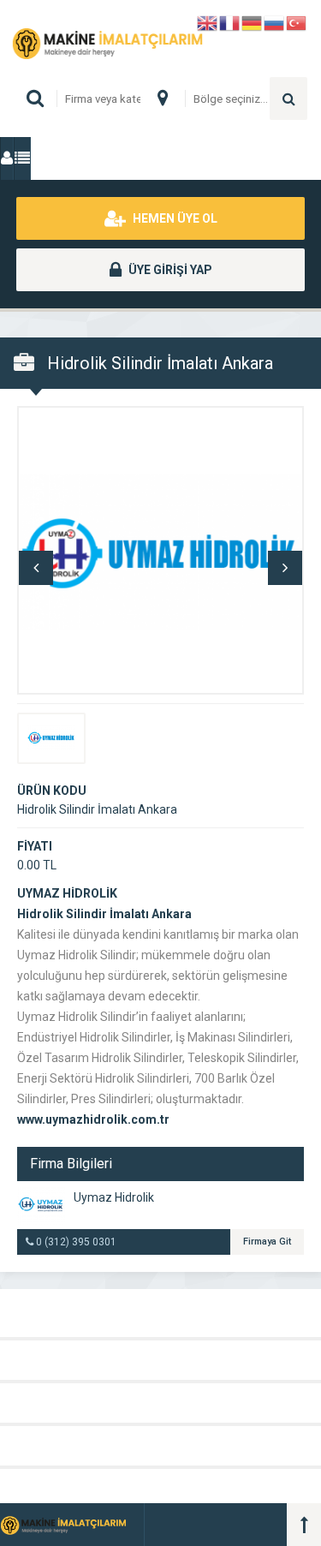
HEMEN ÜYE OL (173, 218)
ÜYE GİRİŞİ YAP (169, 270)
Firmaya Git (267, 1241)
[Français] (230, 22)
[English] (208, 22)
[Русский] (275, 22)
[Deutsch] (252, 22)
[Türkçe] (297, 22)
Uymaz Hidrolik (114, 1197)
